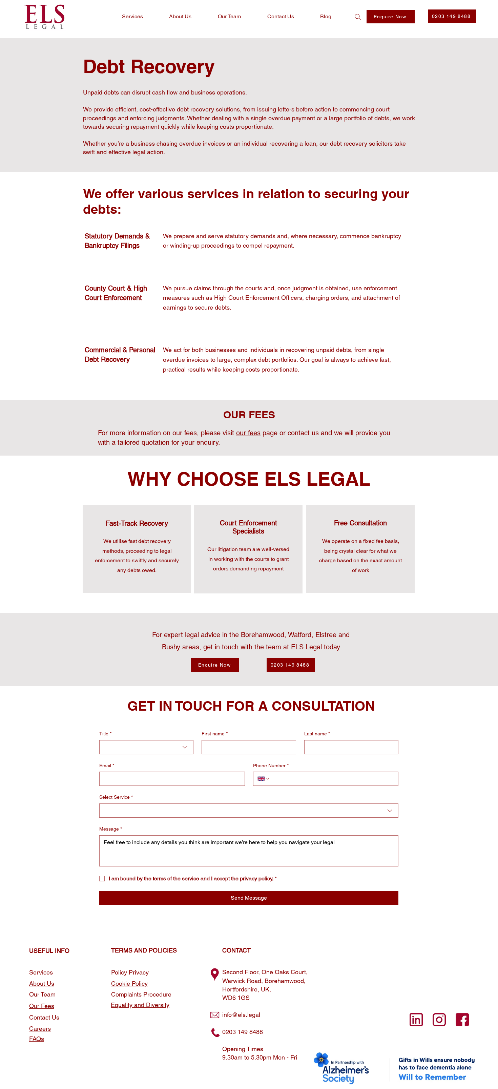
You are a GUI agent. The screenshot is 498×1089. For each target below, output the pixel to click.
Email (106, 765)
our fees (248, 433)
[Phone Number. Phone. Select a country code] (263, 778)
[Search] (358, 17)
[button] (391, 16)
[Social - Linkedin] (416, 1019)
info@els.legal (241, 1014)
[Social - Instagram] (439, 1019)
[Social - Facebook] (462, 1019)
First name (215, 733)
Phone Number (271, 765)
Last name (317, 733)
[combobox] (146, 747)
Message (110, 829)
